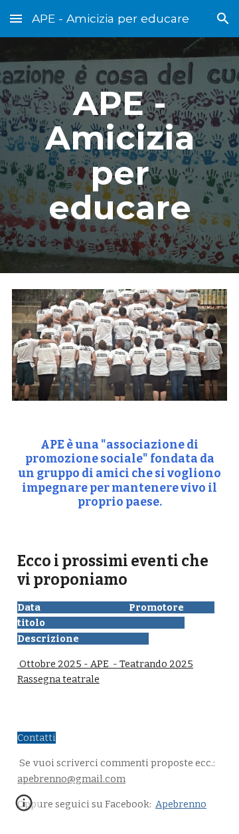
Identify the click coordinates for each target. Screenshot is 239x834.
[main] (119, 155)
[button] (16, 18)
